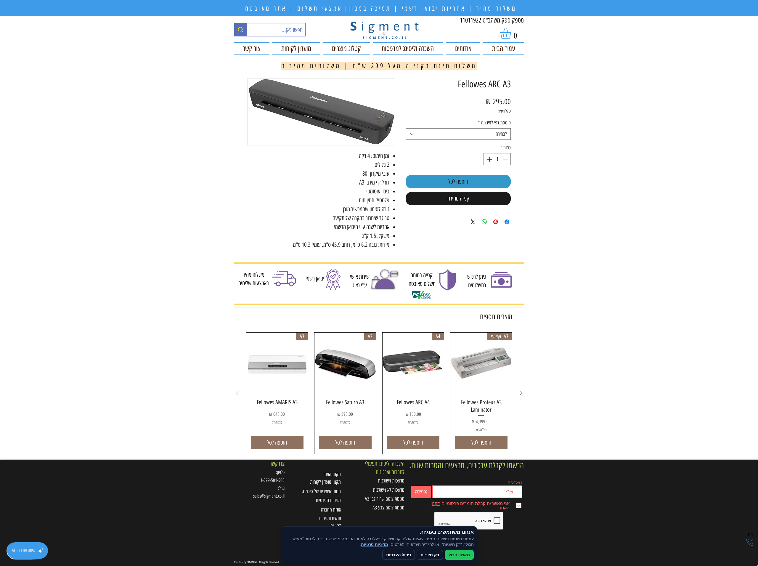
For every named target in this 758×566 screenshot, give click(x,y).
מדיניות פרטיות (374, 544)
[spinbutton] (497, 159)
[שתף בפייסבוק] (506, 221)
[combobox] (458, 134)
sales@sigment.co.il (269, 496)
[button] (512, 33)
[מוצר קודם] (520, 393)
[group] (379, 393)
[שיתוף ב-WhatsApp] (484, 221)
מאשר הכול (459, 555)
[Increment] (488, 159)
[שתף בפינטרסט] (495, 221)
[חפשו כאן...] (241, 29)
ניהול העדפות (398, 555)
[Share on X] (473, 221)
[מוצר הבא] (237, 393)
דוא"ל (516, 482)
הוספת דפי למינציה (494, 123)
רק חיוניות (429, 555)
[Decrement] (505, 159)
